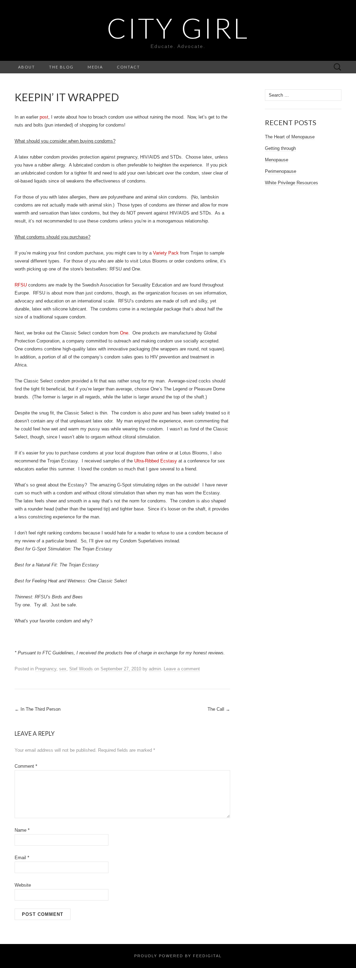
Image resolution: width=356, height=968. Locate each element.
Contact (128, 67)
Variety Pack (166, 253)
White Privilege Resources (291, 182)
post (44, 117)
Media (95, 67)
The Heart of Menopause (290, 136)
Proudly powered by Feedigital (178, 956)
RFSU (21, 285)
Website (23, 885)
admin (155, 668)
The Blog (61, 67)
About (26, 67)
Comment (26, 766)
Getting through (280, 148)
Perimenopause (280, 171)
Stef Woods (81, 668)
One (124, 333)
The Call (219, 709)
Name (22, 830)
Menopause (276, 159)
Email (22, 857)
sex (62, 668)
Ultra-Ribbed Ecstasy (155, 460)
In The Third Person (37, 709)
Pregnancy (45, 668)
